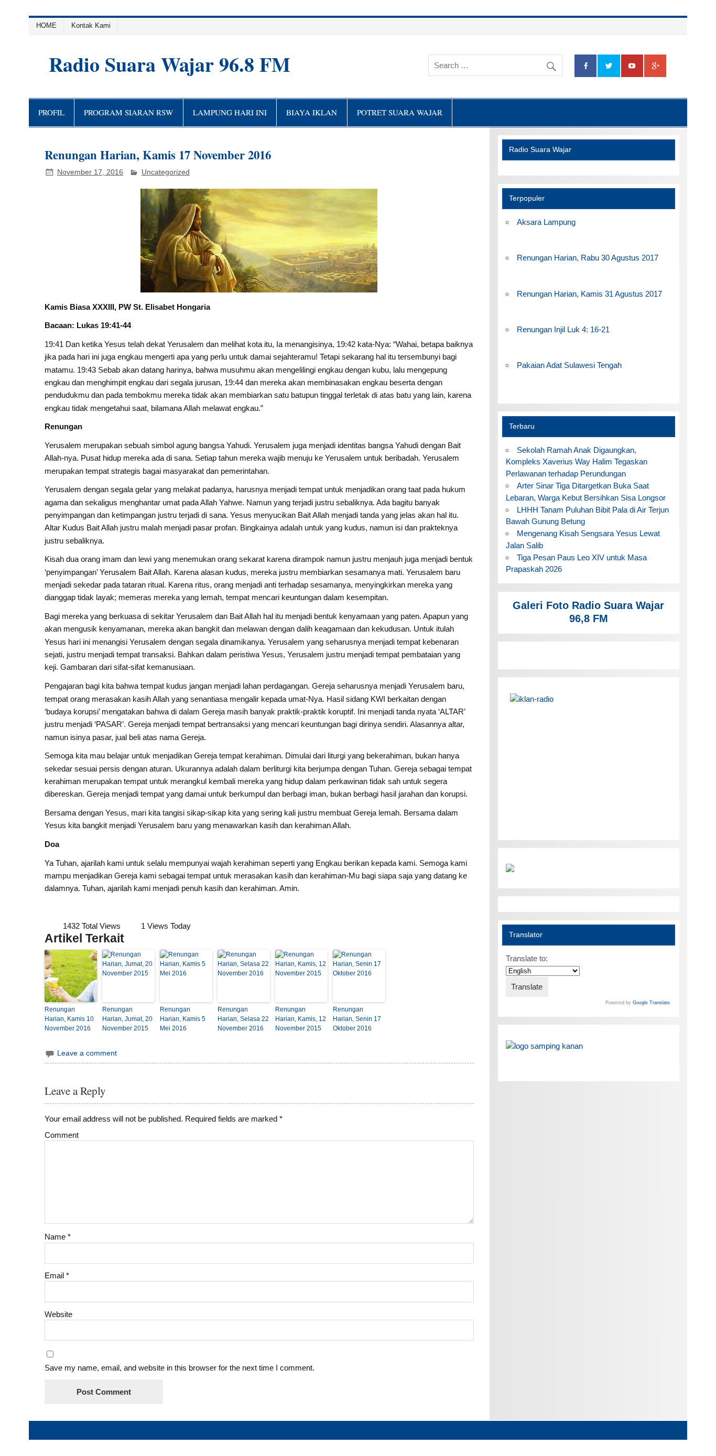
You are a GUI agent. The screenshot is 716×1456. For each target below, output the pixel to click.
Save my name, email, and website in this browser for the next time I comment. (179, 1368)
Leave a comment (87, 1053)
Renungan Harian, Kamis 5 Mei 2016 (182, 1019)
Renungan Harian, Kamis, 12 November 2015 (300, 1019)
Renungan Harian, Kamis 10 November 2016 (69, 1019)
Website (58, 1314)
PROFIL (51, 112)
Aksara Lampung (546, 222)
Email (57, 1275)
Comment (62, 1135)
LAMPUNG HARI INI (230, 112)
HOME (46, 25)
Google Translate (651, 1002)
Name (58, 1237)
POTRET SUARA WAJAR (399, 112)
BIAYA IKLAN (311, 112)
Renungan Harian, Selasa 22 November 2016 (243, 1019)
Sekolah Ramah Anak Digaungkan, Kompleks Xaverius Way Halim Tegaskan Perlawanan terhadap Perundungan (576, 462)
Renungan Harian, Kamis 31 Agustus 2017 (589, 293)
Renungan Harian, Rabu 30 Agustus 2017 (587, 257)
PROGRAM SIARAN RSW (128, 112)
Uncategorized (166, 172)
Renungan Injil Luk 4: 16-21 (563, 329)
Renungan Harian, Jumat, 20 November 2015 (127, 1019)
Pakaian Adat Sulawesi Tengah (569, 365)
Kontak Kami (91, 25)
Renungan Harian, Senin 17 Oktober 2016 (357, 1019)
